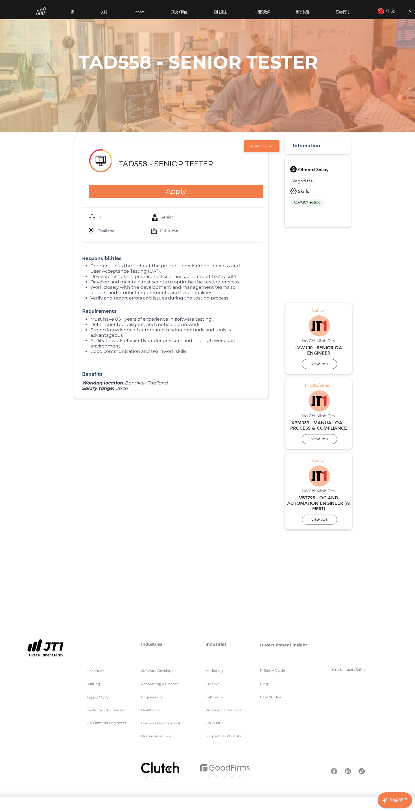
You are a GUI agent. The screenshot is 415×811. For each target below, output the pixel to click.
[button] (139, 12)
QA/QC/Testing (307, 202)
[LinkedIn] (348, 771)
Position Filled (262, 146)
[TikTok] (362, 771)
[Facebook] (334, 771)
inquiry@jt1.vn (356, 669)
